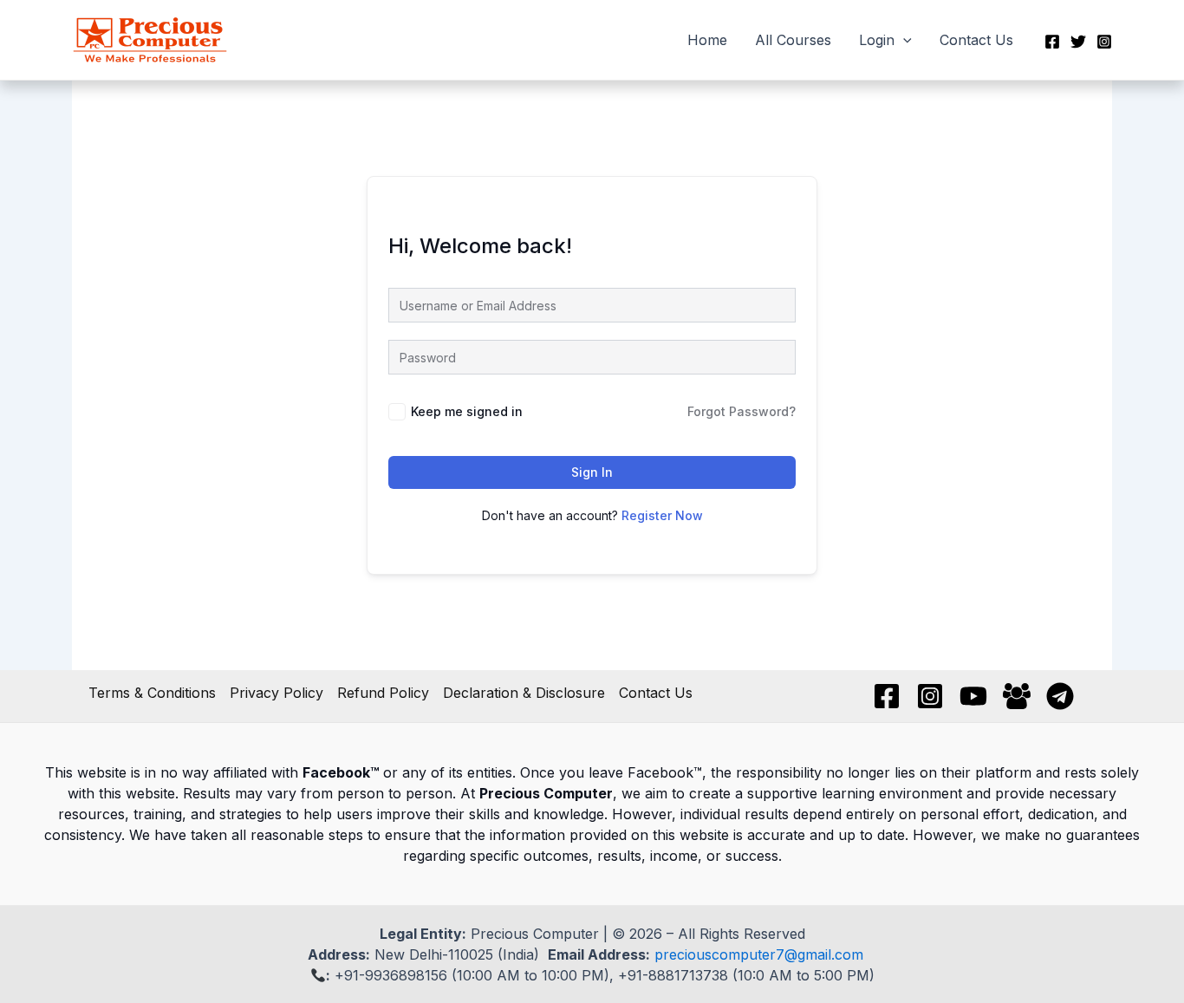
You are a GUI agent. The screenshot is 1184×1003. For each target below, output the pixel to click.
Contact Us (976, 40)
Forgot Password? (741, 411)
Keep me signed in (467, 411)
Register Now (662, 515)
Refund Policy (383, 692)
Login (877, 40)
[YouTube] (973, 696)
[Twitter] (1078, 41)
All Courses (793, 40)
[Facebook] (1052, 41)
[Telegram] (1060, 696)
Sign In (592, 472)
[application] (903, 40)
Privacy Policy (276, 692)
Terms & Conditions (152, 692)
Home (707, 40)
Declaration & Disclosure (524, 692)
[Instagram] (1104, 41)
